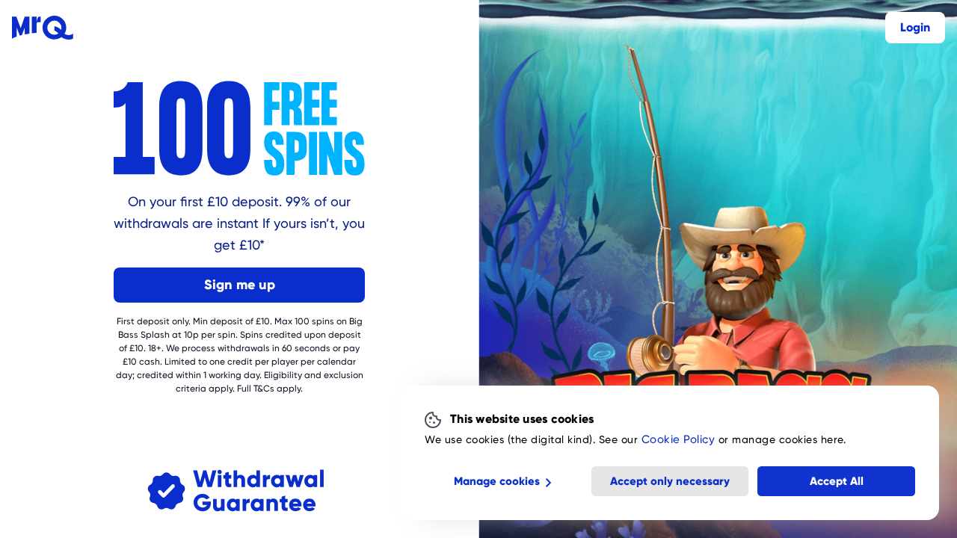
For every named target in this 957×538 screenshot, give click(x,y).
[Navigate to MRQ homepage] (42, 28)
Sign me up (239, 284)
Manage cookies (497, 481)
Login (915, 27)
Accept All (837, 481)
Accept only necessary (670, 481)
